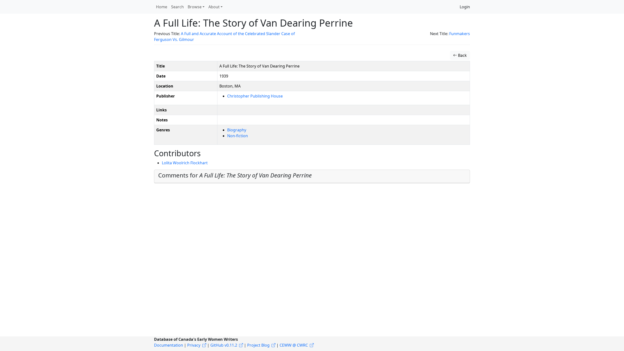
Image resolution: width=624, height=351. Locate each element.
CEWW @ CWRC (294, 345)
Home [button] (161, 7)
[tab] (312, 176)
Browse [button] (195, 7)
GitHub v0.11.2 (223, 345)
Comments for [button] (235, 175)
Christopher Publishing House (255, 96)
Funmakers (459, 33)
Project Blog (258, 345)
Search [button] (177, 7)
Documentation (168, 345)
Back (462, 55)
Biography (236, 130)
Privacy (193, 345)
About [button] (214, 7)
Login (465, 7)
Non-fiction (237, 135)
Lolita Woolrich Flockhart (185, 163)
